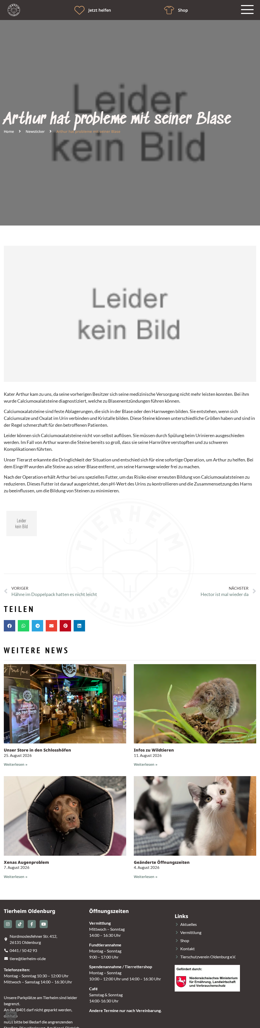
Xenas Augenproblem (26, 862)
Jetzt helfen (99, 10)
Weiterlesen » (15, 764)
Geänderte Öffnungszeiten (162, 862)
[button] (9, 625)
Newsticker (35, 131)
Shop (183, 10)
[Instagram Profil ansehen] (8, 924)
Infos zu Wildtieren (154, 750)
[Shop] (169, 10)
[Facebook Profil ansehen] (32, 924)
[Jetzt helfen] (79, 10)
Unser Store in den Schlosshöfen (37, 750)
